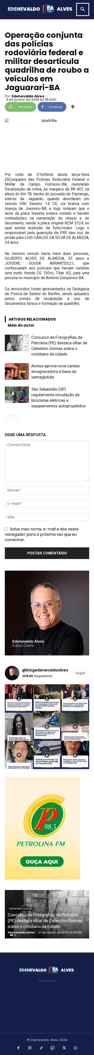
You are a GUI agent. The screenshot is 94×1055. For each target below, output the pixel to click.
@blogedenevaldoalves (45, 670)
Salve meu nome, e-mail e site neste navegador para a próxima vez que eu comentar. (42, 534)
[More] (73, 107)
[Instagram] (29, 1048)
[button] (82, 9)
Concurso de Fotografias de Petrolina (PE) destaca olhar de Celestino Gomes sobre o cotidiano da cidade (45, 920)
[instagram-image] (19, 698)
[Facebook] (18, 1048)
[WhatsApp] (75, 1048)
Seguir (80, 673)
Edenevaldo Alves (28, 96)
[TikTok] (41, 1048)
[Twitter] (64, 1048)
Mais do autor (21, 325)
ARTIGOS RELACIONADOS (32, 319)
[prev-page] (8, 418)
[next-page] (16, 418)
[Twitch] (52, 1048)
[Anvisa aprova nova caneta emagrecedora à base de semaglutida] (17, 371)
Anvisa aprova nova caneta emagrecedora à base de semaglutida (55, 371)
